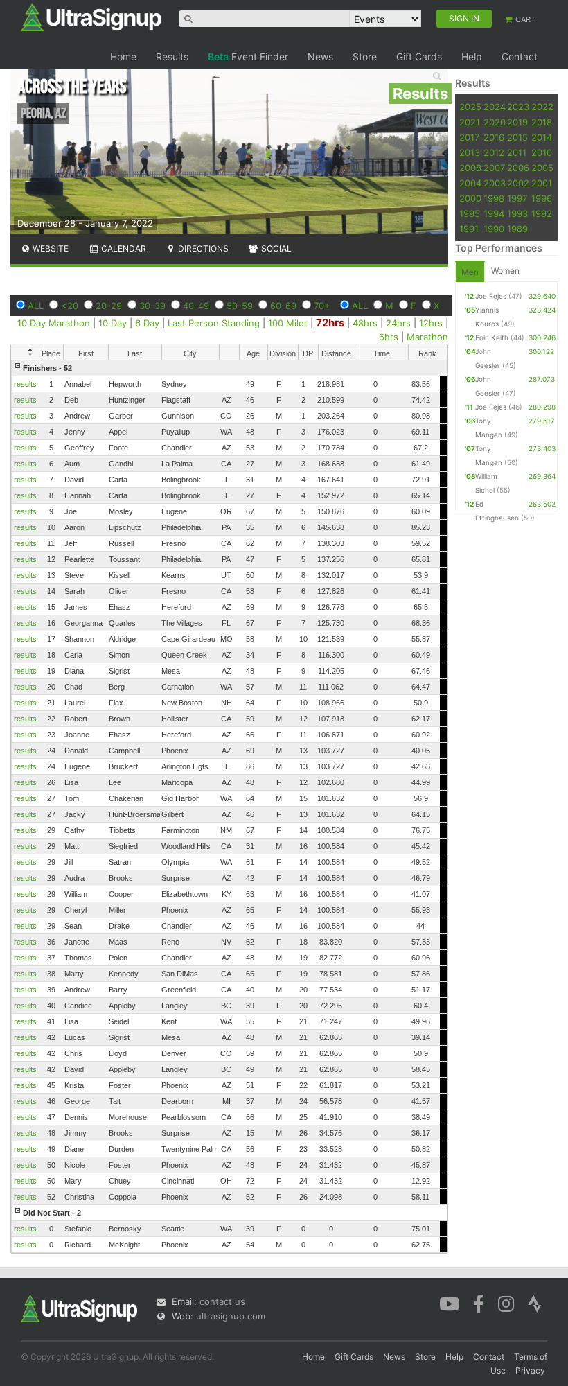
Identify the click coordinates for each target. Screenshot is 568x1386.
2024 (494, 106)
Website (49, 248)
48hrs (365, 322)
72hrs (330, 322)
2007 (494, 167)
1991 (469, 228)
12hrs (431, 322)
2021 (469, 122)
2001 (541, 182)
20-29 (109, 305)
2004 (470, 182)
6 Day (147, 322)
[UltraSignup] (91, 16)
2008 (470, 167)
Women (505, 270)
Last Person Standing (214, 322)
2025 (470, 106)
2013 (469, 152)
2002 (518, 182)
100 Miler (288, 322)
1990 (493, 228)
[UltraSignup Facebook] (479, 1302)
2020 (494, 122)
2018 (541, 122)
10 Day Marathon (53, 322)
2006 (518, 167)
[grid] (229, 806)
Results (172, 56)
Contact (520, 56)
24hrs (398, 322)
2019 (517, 122)
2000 (470, 198)
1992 (541, 213)
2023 (518, 106)
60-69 (283, 305)
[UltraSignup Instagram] (506, 1302)
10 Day (112, 322)
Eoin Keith (491, 337)
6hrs (388, 336)
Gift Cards (419, 56)
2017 (469, 137)
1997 (517, 198)
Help (471, 56)
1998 (493, 198)
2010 (541, 152)
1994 (493, 213)
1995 (469, 213)
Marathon (427, 336)
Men (470, 272)
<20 (69, 305)
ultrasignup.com (230, 1316)
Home (123, 56)
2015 (517, 137)
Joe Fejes (490, 296)
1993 (517, 213)
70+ (322, 305)
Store (365, 56)
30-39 (152, 305)
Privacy (530, 1370)
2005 (542, 167)
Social (275, 248)
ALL (36, 305)
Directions (202, 248)
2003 (494, 182)
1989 (517, 228)
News (320, 56)
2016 (493, 137)
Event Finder (248, 56)
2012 (493, 152)
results (25, 384)
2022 (542, 106)
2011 (516, 152)
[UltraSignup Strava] (534, 1302)
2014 (541, 137)
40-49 (196, 305)
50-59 (240, 305)
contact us (222, 1301)
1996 (541, 198)
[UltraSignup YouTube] (449, 1302)
